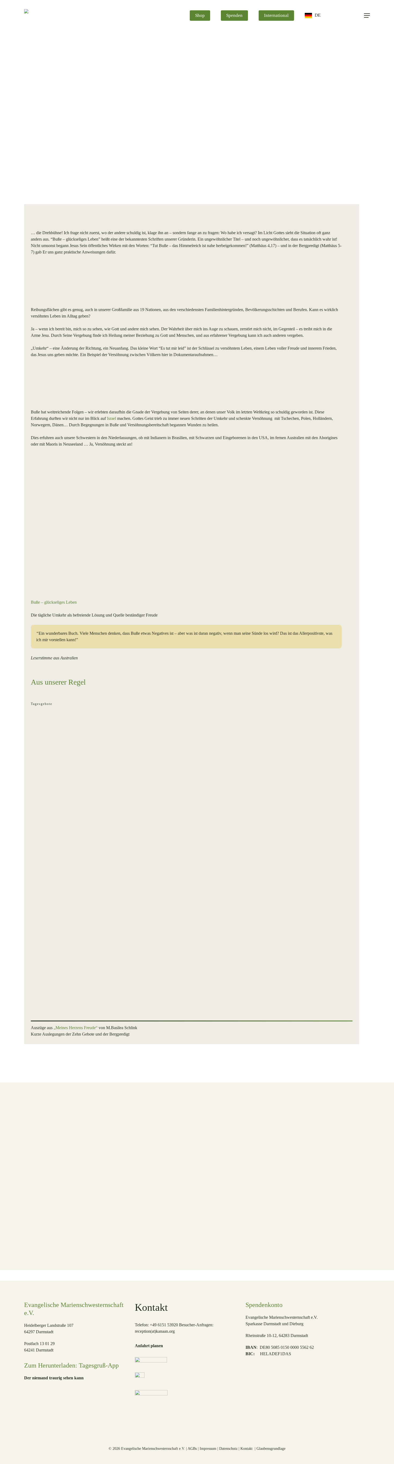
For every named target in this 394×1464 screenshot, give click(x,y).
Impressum (208, 1449)
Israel (111, 418)
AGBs (192, 1449)
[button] (367, 15)
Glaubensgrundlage (271, 1449)
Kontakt (247, 1449)
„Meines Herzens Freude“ (76, 1027)
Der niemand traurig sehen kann (54, 1378)
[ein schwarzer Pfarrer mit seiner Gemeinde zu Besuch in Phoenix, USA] (247, 1180)
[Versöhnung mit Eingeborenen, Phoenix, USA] (95, 1180)
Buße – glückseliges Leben (54, 602)
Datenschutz (228, 1449)
